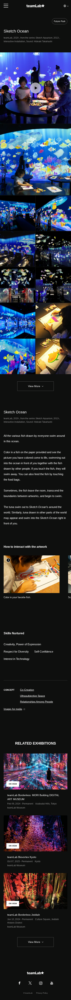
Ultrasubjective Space (32, 695)
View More (34, 386)
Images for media (13, 709)
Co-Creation (27, 689)
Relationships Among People (36, 701)
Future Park (59, 21)
